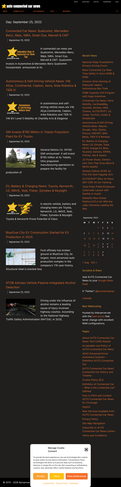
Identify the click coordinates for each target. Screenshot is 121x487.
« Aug (85, 262)
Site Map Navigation (93, 423)
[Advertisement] (98, 34)
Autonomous (38, 11)
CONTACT (96, 2)
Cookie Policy (48, 483)
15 (99, 239)
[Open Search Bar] (117, 11)
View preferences (76, 476)
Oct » (94, 262)
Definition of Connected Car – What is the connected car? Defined (98, 388)
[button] (86, 449)
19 (85, 245)
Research (66, 11)
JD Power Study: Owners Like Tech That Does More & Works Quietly (98, 163)
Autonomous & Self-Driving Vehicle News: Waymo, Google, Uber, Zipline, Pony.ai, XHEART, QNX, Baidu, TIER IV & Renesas (97, 129)
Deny (56, 476)
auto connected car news (23, 6)
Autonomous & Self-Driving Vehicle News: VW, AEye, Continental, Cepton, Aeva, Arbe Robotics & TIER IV (41, 85)
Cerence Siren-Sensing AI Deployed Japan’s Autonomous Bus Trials (96, 85)
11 (112, 233)
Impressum (73, 483)
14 (94, 239)
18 (113, 239)
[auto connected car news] (4, 6)
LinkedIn (87, 298)
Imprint (86, 406)
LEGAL (117, 2)
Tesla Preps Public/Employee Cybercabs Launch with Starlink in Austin (98, 190)
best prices (98, 316)
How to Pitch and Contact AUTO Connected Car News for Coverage (98, 399)
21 (94, 245)
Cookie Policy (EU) (93, 379)
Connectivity (18, 11)
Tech (52, 11)
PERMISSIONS (107, 2)
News (5, 11)
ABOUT (76, 2)
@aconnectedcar (104, 291)
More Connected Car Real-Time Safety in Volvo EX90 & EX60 (98, 73)
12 (85, 239)
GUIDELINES (85, 2)
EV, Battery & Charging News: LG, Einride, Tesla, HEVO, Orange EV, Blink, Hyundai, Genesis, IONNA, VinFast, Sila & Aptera (96, 148)
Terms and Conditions (94, 435)
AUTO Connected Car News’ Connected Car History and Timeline (98, 372)
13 (89, 239)
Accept (40, 476)
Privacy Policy (62, 483)
